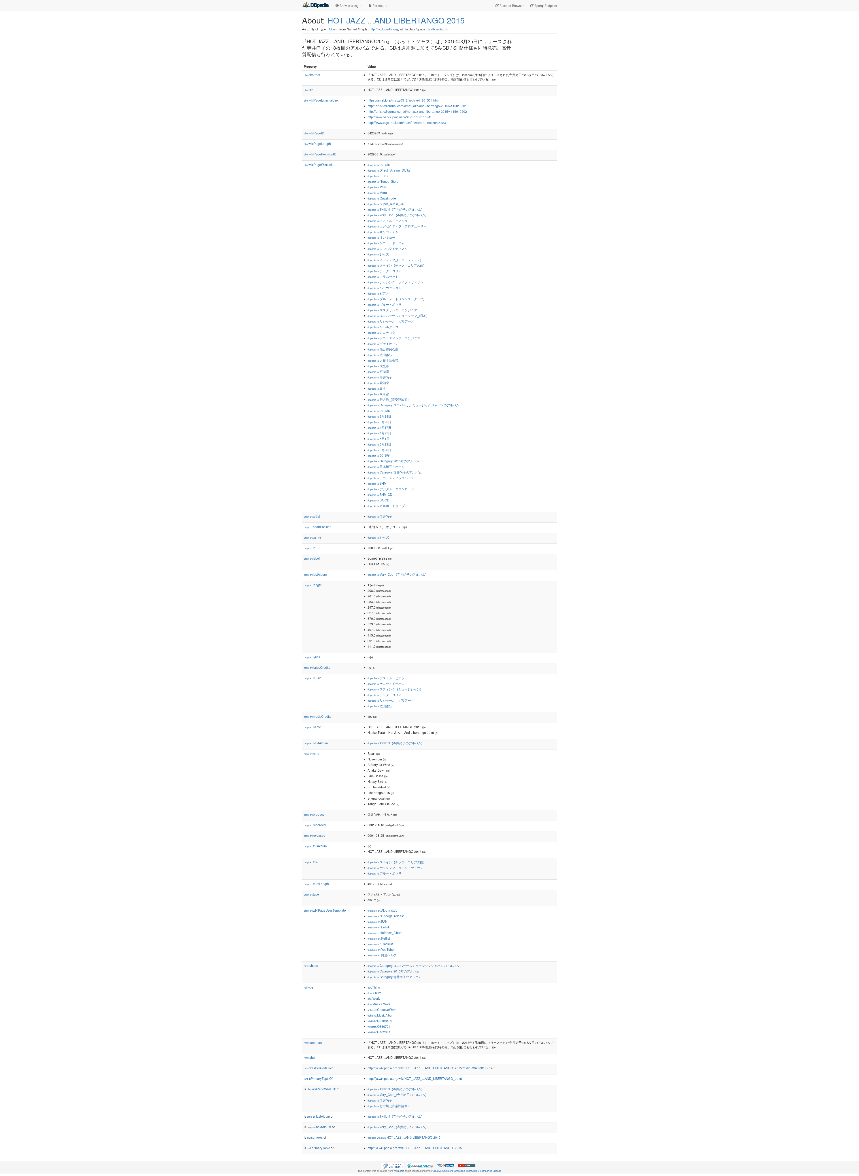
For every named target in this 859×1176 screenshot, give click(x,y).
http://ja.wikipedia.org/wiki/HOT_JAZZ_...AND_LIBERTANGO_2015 (415, 1078)
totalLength (316, 883)
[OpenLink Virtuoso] (392, 1165)
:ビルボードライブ (386, 505)
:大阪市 (378, 366)
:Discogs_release (386, 916)
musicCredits (317, 716)
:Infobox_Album (385, 932)
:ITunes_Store (383, 181)
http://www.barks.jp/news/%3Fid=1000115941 (400, 117)
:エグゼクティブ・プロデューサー (397, 226)
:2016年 (379, 410)
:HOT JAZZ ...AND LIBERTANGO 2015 (404, 1137)
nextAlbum (316, 743)
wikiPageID (314, 133)
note (311, 753)
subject (311, 965)
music (312, 678)
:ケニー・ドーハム (386, 243)
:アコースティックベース (391, 477)
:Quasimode (382, 198)
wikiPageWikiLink (318, 164)
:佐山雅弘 (380, 354)
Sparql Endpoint (545, 5)
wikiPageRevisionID (320, 154)
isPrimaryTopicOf (318, 1078)
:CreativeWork (382, 1009)
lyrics (312, 657)
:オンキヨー (381, 237)
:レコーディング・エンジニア (394, 338)
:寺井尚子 (380, 377)
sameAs (315, 1137)
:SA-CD (378, 500)
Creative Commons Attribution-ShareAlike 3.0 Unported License (466, 1170)
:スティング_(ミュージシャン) (394, 259)
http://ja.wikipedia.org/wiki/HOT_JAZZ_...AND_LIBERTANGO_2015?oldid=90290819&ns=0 (431, 1068)
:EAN (377, 921)
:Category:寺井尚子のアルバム (395, 472)
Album (333, 29)
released (314, 835)
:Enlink (379, 927)
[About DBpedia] (315, 5)
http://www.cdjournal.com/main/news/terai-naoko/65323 (407, 122)
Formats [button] (378, 5)
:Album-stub (382, 910)
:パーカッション (385, 287)
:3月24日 (379, 416)
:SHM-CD (380, 494)
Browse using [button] (349, 5)
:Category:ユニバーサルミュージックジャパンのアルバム (413, 405)
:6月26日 (379, 450)
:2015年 (379, 455)
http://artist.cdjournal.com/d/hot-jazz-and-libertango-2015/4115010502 (417, 111)
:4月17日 (379, 427)
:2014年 (379, 164)
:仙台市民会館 (383, 349)
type (311, 894)
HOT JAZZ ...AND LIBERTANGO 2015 (396, 20)
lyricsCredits (317, 667)
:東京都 (378, 394)
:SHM (377, 483)
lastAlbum (315, 574)
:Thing (374, 987)
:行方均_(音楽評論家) (388, 399)
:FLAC (378, 176)
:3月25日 (379, 422)
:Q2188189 (380, 1021)
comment (313, 1042)
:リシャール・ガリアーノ (391, 321)
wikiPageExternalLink (321, 100)
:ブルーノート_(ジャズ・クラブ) (396, 299)
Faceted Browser (511, 5)
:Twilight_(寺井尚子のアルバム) (395, 209)
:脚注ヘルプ (382, 955)
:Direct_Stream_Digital (389, 170)
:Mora (377, 192)
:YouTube (381, 949)
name (312, 727)
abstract (312, 74)
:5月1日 (378, 438)
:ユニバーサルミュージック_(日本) (397, 315)
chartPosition (317, 526)
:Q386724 (379, 1026)
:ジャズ (378, 254)
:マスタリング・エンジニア (392, 310)
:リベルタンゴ (383, 327)
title (308, 89)
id (309, 548)
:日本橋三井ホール (386, 466)
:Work (374, 998)
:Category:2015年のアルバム (393, 461)
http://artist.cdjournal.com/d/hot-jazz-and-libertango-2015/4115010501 (417, 106)
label (312, 558)
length (313, 585)
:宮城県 (378, 371)
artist (312, 516)
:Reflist (379, 938)
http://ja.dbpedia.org (384, 29)
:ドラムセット (383, 276)
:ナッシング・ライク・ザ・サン (395, 282)
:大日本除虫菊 (383, 360)
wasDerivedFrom (319, 1068)
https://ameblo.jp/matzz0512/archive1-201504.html (403, 100)
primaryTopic (318, 1148)
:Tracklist (380, 944)
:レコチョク (381, 332)
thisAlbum (315, 846)
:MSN (377, 187)
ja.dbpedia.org (438, 29)
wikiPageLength (317, 143)
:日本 (377, 388)
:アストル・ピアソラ (388, 220)
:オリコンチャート (386, 231)
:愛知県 (378, 382)
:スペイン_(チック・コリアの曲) (396, 265)
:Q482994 (379, 1032)
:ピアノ (378, 293)
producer (315, 814)
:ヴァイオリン (383, 343)
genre (312, 537)
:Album (374, 993)
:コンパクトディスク (388, 248)
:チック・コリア (385, 271)
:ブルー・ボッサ (385, 304)
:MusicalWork (379, 1004)
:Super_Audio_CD (386, 204)
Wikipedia (398, 1170)
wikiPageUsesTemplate (325, 910)
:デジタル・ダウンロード (391, 489)
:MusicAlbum (381, 1015)
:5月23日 (379, 444)
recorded (315, 825)
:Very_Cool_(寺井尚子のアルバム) (397, 215)
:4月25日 (379, 433)
